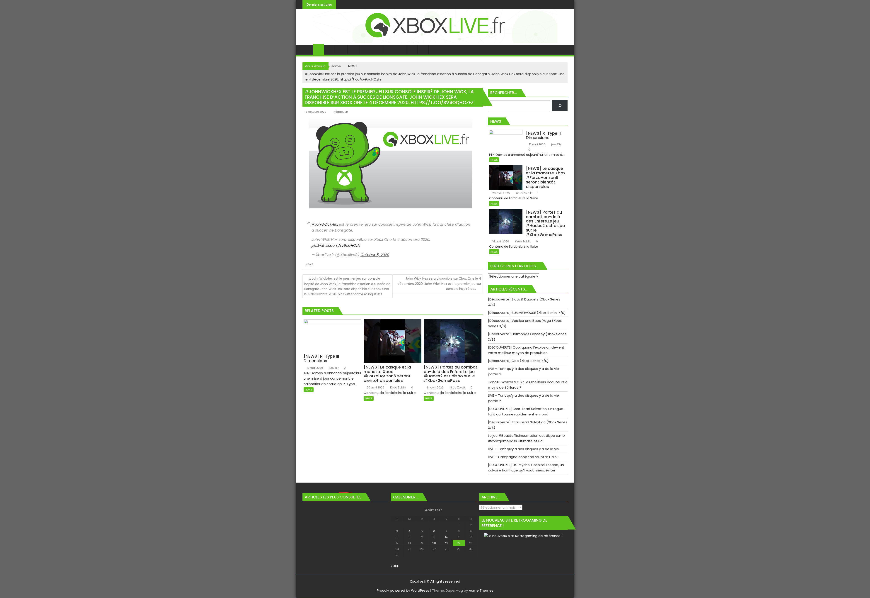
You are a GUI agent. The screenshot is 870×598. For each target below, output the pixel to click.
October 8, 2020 (374, 254)
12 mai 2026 (314, 368)
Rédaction (341, 112)
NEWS (309, 264)
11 (409, 537)
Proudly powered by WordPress (403, 590)
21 (446, 543)
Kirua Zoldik (397, 387)
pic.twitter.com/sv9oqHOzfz (336, 245)
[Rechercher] (560, 105)
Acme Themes (481, 590)
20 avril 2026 (375, 387)
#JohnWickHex (325, 224)
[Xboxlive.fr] (435, 41)
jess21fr (333, 368)
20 (434, 543)
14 (446, 537)
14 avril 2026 (435, 387)
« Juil (395, 566)
